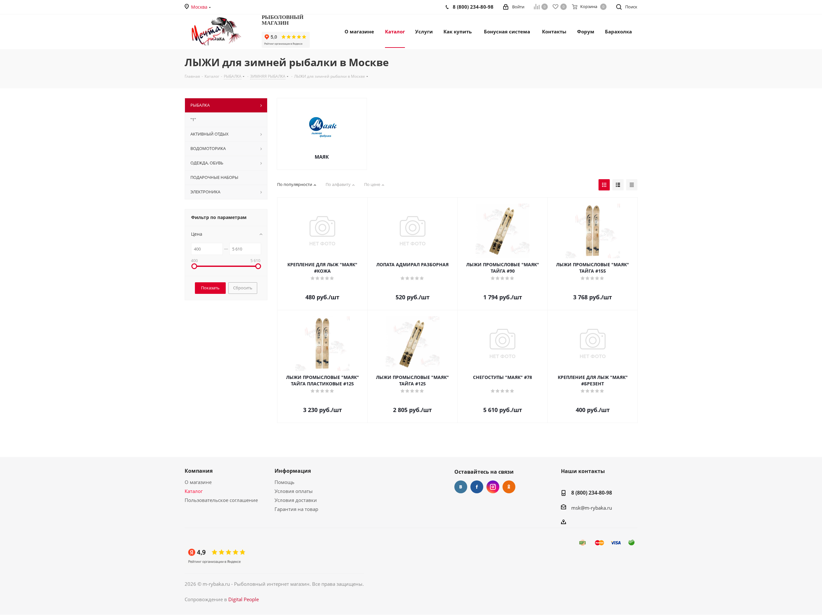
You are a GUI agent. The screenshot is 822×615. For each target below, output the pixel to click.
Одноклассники (509, 486)
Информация (293, 470)
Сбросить (242, 288)
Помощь (284, 482)
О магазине (198, 482)
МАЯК (322, 157)
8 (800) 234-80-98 (591, 492)
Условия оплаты (294, 491)
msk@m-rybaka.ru (591, 508)
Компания (199, 470)
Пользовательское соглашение (221, 500)
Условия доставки (296, 500)
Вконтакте (460, 486)
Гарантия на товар (296, 509)
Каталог (194, 491)
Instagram (492, 486)
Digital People (243, 599)
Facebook (476, 486)
